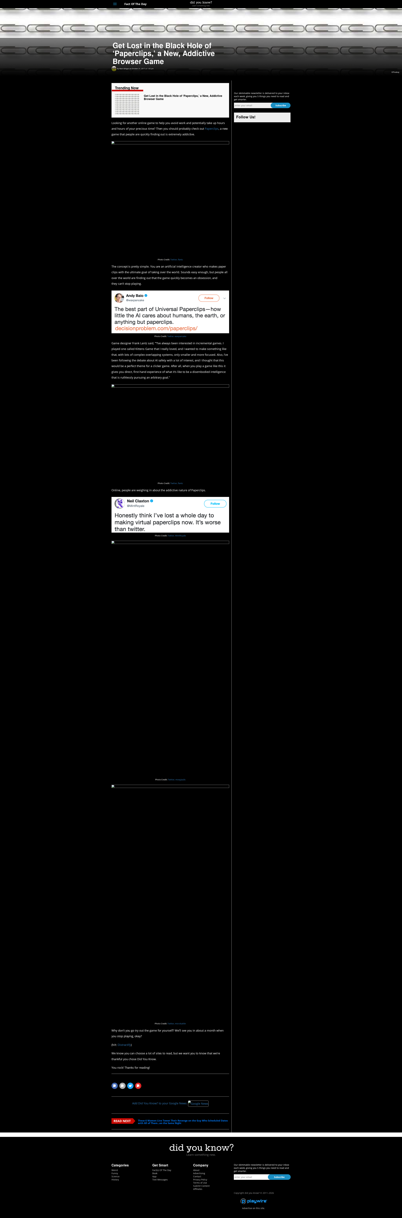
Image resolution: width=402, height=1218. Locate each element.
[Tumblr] (283, 4)
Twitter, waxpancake (176, 336)
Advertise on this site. (253, 1208)
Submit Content (201, 1185)
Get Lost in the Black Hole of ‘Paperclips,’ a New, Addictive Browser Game (183, 97)
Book (154, 1173)
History (115, 1179)
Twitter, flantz (176, 259)
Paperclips (212, 128)
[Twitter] (271, 4)
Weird (114, 1170)
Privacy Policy (200, 1179)
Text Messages (160, 1179)
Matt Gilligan (124, 68)
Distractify (124, 1045)
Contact (197, 1176)
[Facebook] (265, 4)
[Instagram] (277, 4)
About (196, 1170)
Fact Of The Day (135, 4)
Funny (114, 1173)
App (154, 1176)
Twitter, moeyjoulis (176, 779)
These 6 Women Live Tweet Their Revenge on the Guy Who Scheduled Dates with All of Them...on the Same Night (183, 1121)
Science (115, 1176)
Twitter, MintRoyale (177, 535)
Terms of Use (200, 1182)
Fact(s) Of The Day (161, 1170)
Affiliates (197, 1189)
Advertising (199, 1173)
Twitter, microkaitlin (177, 1023)
